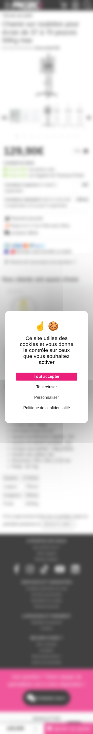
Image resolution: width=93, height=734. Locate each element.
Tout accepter (47, 376)
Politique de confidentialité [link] (46, 408)
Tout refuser (46, 387)
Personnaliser (46, 397)
